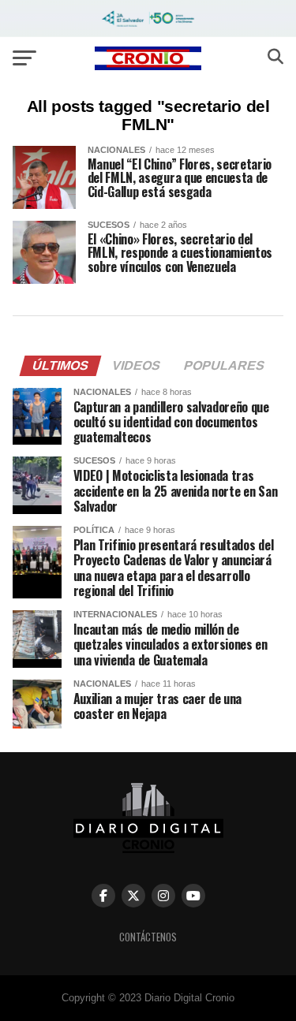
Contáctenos (148, 937)
